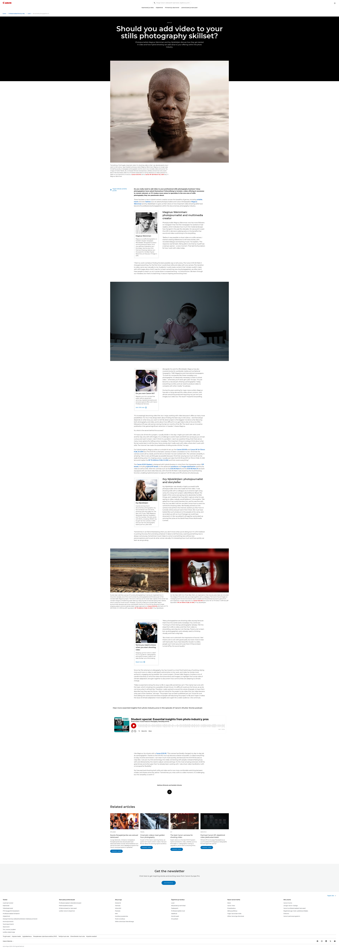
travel (136, 202)
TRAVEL (142, 832)
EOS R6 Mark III (192, 469)
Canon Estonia (7, 941)
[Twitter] (330, 941)
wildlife (199, 199)
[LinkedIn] (326, 941)
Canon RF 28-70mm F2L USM (154, 174)
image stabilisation (189, 466)
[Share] (169, 792)
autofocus (174, 466)
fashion (148, 202)
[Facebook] (317, 941)
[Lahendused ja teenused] (198, 8)
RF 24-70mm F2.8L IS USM (185, 602)
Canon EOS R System (144, 464)
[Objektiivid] (163, 8)
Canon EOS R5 (136, 174)
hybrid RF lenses (152, 466)
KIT (171, 832)
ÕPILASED (113, 832)
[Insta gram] (321, 941)
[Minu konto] (334, 3)
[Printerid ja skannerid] (180, 8)
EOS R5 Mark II (175, 469)
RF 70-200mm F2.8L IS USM (158, 460)
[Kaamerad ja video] (154, 8)
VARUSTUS (203, 832)
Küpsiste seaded (91, 936)
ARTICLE (169, 22)
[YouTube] (334, 941)
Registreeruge (168, 882)
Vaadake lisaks (116, 851)
